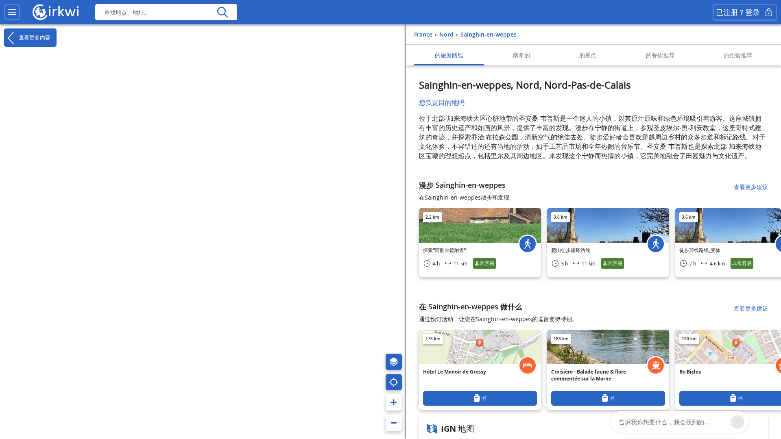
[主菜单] (12, 12)
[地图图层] (394, 362)
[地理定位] (394, 382)
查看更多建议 (751, 187)
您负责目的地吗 (442, 102)
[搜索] (222, 12)
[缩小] (394, 423)
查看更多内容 (33, 37)
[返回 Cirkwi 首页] (56, 12)
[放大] (394, 402)
